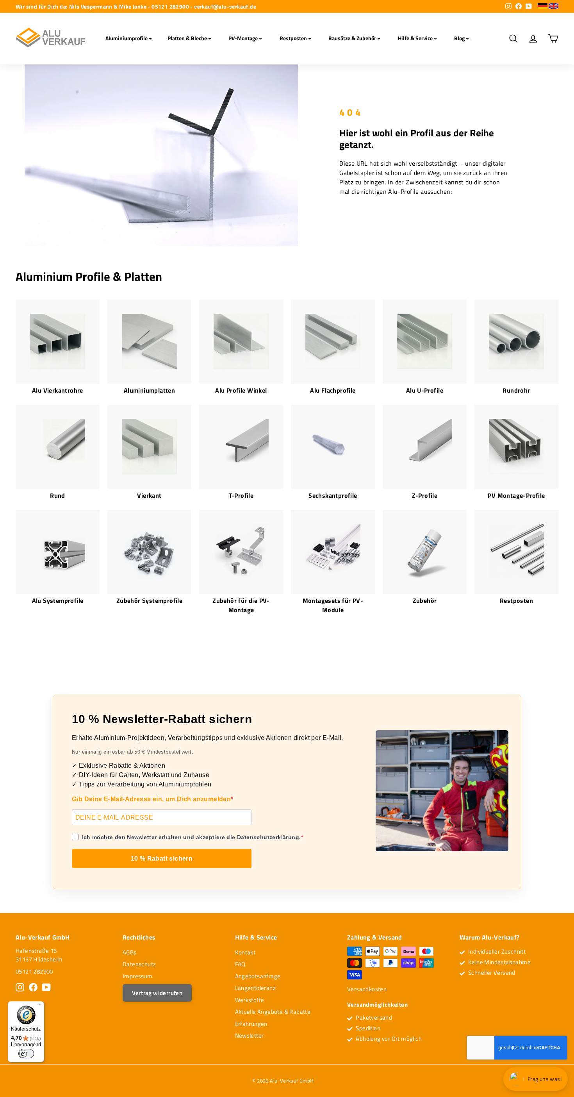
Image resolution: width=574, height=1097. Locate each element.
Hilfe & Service (416, 38)
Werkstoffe (249, 999)
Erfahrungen (251, 1023)
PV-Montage (243, 38)
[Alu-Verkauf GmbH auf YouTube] (46, 987)
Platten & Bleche (188, 38)
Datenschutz (139, 963)
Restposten (294, 38)
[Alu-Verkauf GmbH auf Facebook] (33, 987)
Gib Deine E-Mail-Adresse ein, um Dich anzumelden (151, 799)
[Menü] (39, 1006)
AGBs (130, 952)
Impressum (138, 976)
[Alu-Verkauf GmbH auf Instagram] (20, 987)
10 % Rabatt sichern (162, 858)
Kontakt (245, 952)
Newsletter (249, 1035)
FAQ (240, 963)
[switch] (26, 1053)
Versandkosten (367, 988)
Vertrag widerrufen (157, 992)
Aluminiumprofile (127, 38)
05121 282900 (34, 971)
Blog (460, 38)
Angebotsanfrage (258, 976)
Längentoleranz (255, 987)
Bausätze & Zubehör (352, 38)
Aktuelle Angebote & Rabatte (273, 1011)
